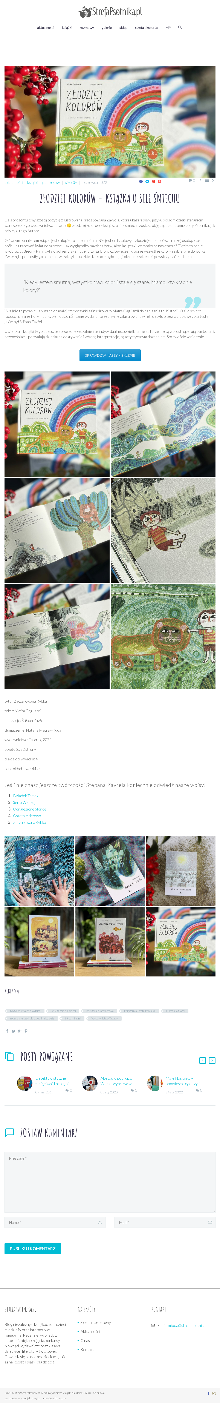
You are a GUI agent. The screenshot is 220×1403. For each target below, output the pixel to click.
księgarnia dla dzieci (64, 1011)
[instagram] (214, 1393)
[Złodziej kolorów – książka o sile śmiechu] (57, 424)
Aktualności (90, 1331)
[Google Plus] (153, 181)
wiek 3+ (70, 182)
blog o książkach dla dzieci (25, 1011)
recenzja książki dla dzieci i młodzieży (32, 1018)
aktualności (45, 27)
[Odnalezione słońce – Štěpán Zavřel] (180, 871)
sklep (123, 27)
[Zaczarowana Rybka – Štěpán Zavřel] (110, 941)
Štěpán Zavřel (73, 1018)
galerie (107, 27)
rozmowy (87, 27)
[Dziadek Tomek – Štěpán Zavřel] (39, 871)
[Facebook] (141, 181)
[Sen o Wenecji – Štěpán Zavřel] (110, 871)
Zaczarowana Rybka (29, 822)
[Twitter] (147, 181)
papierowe (51, 182)
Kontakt (87, 1349)
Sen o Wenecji (25, 802)
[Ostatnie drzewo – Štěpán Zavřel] (39, 941)
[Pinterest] (159, 181)
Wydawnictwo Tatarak (105, 1018)
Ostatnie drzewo (27, 815)
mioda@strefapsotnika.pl (189, 1325)
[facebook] (208, 1393)
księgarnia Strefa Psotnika (140, 1011)
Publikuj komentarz (33, 1248)
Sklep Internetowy (96, 1322)
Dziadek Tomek (25, 795)
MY (168, 27)
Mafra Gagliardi (175, 1011)
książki (67, 27)
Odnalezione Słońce (29, 809)
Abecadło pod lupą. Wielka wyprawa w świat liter (116, 1083)
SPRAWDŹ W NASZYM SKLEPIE (110, 355)
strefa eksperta (146, 27)
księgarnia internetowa (100, 1011)
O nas (85, 1340)
